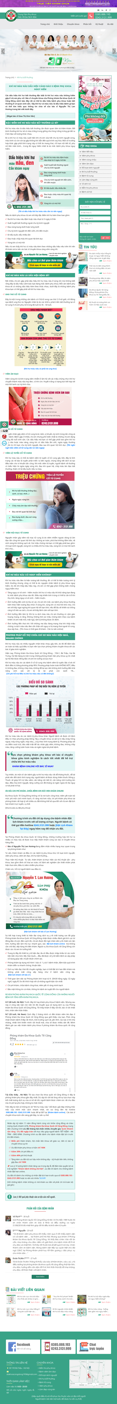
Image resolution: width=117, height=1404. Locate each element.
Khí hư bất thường (89, 171)
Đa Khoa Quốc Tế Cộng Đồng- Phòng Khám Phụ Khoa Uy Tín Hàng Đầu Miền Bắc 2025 (100, 292)
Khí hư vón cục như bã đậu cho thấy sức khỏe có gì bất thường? (28, 1297)
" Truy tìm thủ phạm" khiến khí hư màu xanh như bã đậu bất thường (63, 1297)
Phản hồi (87, 24)
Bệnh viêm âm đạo (47, 1371)
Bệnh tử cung (87, 175)
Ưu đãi (110, 24)
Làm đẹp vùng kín (89, 179)
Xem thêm (40, 1277)
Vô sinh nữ (86, 183)
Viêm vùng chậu (89, 159)
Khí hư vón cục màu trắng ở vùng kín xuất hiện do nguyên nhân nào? (28, 1310)
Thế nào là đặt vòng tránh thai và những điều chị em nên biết (99, 268)
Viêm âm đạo (88, 163)
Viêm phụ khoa (88, 155)
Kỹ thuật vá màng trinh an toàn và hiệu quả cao (99, 303)
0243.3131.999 (41, 825)
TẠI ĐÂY (42, 1178)
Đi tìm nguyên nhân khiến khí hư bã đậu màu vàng (63, 1310)
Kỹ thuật (99, 24)
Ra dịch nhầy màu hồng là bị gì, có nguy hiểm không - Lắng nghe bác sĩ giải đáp (100, 255)
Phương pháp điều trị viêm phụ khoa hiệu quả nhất (99, 279)
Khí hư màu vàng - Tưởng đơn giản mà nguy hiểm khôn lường (98, 1310)
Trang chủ (45, 24)
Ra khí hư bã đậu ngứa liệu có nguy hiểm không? (99, 1297)
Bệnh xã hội (87, 191)
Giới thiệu (58, 24)
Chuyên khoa (73, 24)
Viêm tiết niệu (87, 151)
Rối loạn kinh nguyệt (90, 167)
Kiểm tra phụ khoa (90, 187)
